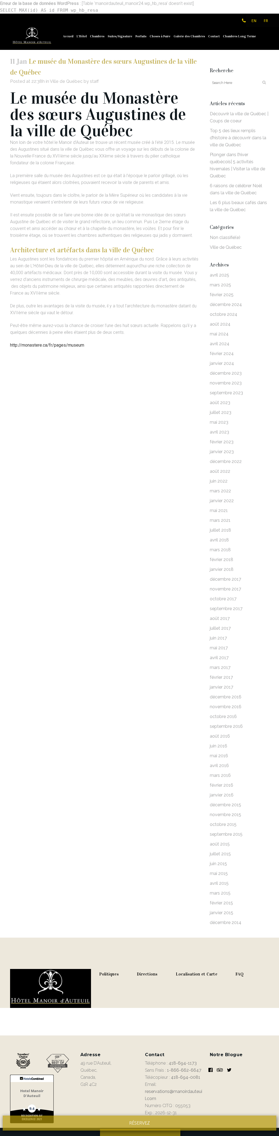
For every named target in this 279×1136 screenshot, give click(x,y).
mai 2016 (219, 755)
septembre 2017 (226, 608)
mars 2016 (220, 775)
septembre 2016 (226, 726)
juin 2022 (219, 481)
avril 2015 (219, 883)
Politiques (109, 974)
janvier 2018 (221, 569)
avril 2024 (219, 343)
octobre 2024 (223, 314)
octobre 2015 (223, 824)
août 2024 (220, 324)
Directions (147, 974)
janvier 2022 (222, 500)
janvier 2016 (221, 795)
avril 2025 (219, 275)
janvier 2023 (222, 451)
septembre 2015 (226, 834)
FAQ (239, 974)
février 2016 (221, 785)
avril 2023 (219, 432)
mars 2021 (220, 520)
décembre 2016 (225, 696)
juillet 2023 (220, 412)
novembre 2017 (225, 589)
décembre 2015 (225, 804)
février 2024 (222, 353)
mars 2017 (220, 667)
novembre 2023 (226, 383)
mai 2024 (219, 334)
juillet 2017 (220, 628)
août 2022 (220, 471)
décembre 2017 (225, 579)
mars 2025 (220, 284)
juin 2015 (218, 863)
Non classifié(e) (225, 237)
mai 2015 (219, 873)
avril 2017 (219, 657)
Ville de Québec (66, 81)
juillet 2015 (220, 853)
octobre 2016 (223, 716)
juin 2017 (218, 638)
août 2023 (220, 402)
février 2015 (221, 902)
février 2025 (221, 294)
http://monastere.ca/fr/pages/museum (47, 345)
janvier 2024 (222, 363)
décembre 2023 (226, 373)
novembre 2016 (225, 706)
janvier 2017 (221, 687)
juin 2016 (218, 746)
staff (94, 81)
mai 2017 (219, 647)
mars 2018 (220, 549)
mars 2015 (220, 893)
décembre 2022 (226, 461)
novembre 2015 (225, 814)
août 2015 (220, 844)
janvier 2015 (221, 912)
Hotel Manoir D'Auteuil (32, 1093)
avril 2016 (219, 765)
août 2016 (220, 736)
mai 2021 (219, 510)
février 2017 (221, 677)
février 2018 (221, 559)
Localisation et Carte (196, 974)
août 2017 (220, 618)
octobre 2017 (223, 598)
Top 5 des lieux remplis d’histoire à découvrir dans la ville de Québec (238, 137)
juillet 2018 (220, 530)
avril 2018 (219, 540)
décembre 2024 (226, 304)
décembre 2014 (225, 922)
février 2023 (221, 441)
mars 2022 (220, 490)
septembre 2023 (226, 392)
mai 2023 (219, 422)
